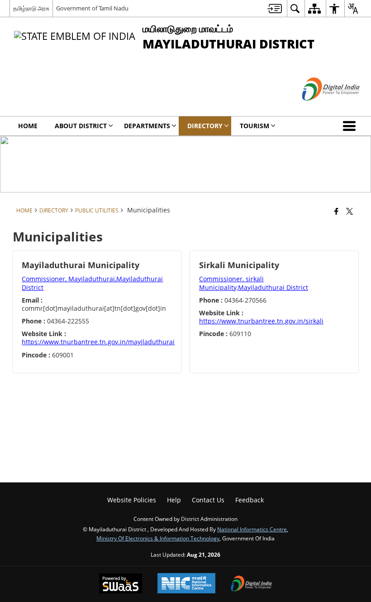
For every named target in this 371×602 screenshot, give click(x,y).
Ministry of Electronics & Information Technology (157, 538)
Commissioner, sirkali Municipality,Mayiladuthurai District (253, 283)
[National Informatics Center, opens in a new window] (186, 584)
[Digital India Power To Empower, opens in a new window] (251, 584)
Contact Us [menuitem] (208, 500)
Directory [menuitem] (205, 125)
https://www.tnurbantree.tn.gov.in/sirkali (261, 321)
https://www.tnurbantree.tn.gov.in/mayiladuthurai (98, 341)
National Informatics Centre (252, 529)
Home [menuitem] (28, 125)
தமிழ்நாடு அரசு (31, 8)
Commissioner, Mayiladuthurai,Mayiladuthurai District (92, 283)
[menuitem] (274, 8)
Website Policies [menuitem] (131, 500)
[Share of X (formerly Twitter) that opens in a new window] (349, 210)
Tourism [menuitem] (254, 125)
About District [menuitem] (81, 125)
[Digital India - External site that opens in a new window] (319, 108)
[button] (351, 125)
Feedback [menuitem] (249, 500)
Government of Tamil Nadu (92, 8)
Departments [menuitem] (147, 125)
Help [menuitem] (174, 500)
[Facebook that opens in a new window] (336, 210)
